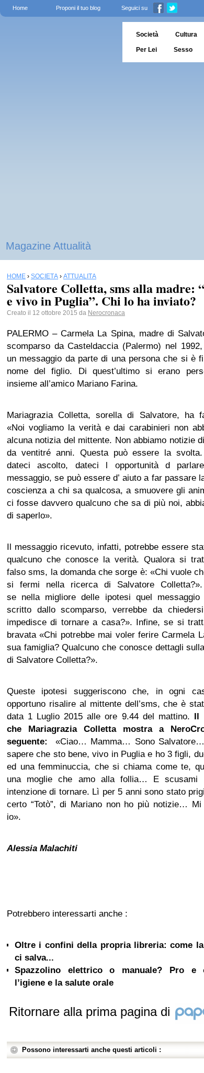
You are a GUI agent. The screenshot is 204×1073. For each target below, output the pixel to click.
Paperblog (58, 42)
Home (20, 8)
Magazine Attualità (48, 246)
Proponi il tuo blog (78, 8)
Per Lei (146, 49)
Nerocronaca (106, 313)
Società (147, 34)
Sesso (183, 49)
